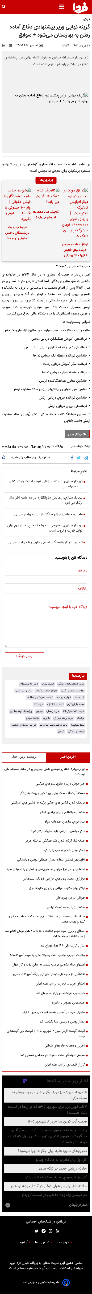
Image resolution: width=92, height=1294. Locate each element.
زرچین (39, 711)
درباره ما (63, 1242)
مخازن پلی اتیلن (23, 691)
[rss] (56, 1231)
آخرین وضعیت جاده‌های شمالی (65, 1045)
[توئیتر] (35, 1231)
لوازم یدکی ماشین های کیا (53, 725)
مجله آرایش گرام (75, 704)
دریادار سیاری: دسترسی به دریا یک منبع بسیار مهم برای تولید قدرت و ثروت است (45, 528)
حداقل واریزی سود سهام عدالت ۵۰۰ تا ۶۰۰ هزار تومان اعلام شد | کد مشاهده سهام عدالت (45, 933)
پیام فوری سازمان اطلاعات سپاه (65, 821)
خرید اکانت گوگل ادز (73, 711)
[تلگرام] (86, 458)
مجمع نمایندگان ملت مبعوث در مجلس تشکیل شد (52, 1055)
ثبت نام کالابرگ (55, 704)
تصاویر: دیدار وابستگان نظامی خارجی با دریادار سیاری (45, 542)
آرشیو (24, 1242)
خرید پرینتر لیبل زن (63, 718)
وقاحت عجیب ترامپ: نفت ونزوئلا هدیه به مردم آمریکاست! (47, 955)
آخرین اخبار (68, 757)
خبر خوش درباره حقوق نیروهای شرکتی (60, 783)
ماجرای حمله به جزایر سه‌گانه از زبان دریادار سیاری (48, 514)
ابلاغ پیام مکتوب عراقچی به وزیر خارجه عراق (57, 888)
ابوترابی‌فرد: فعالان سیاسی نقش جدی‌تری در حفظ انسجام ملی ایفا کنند (44, 771)
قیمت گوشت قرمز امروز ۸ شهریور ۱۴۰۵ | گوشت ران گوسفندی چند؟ (46, 1033)
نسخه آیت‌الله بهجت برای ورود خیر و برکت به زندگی (52, 793)
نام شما (82, 571)
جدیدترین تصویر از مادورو (68, 1002)
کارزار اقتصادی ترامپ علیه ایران (65, 1064)
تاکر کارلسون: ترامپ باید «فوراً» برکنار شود (58, 831)
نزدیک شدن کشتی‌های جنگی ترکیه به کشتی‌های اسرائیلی (48, 802)
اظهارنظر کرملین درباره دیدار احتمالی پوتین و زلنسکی (51, 859)
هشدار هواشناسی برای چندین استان (61, 812)
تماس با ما (42, 1242)
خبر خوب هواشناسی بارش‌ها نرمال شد (60, 993)
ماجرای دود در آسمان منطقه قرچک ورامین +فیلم (53, 1012)
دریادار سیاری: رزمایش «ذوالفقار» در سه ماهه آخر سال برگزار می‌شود (46, 500)
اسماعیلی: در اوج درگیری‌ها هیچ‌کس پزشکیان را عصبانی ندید (45, 869)
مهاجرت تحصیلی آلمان (72, 691)
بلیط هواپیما (77, 725)
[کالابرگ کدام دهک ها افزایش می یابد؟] (46, 197)
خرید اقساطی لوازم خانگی (71, 684)
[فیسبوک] (73, 458)
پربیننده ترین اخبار (24, 757)
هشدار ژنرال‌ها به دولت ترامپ (65, 907)
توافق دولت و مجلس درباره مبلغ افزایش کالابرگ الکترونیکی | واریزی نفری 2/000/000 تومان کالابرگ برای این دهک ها (75, 250)
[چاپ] (5, 45)
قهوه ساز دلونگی (76, 731)
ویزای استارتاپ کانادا (46, 691)
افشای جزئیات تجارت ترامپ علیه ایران (60, 983)
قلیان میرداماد (63, 697)
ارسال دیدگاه (24, 656)
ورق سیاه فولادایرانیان (21, 711)
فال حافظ (79, 697)
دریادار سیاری (75, 434)
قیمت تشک (48, 684)
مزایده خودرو (32, 718)
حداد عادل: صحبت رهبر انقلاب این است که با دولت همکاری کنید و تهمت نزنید (46, 919)
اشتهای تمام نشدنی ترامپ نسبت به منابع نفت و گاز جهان (48, 964)
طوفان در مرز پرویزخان (70, 897)
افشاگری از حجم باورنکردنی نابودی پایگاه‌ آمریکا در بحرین (48, 974)
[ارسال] (11, 45)
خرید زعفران (52, 711)
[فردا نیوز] (80, 8)
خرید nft (38, 704)
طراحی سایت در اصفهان (23, 725)
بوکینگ (80, 718)
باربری (46, 718)
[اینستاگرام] (49, 1231)
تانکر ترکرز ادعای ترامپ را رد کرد (64, 850)
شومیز (61, 731)
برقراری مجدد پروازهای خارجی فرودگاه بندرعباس (54, 878)
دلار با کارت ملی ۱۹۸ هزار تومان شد (62, 945)
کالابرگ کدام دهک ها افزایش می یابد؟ (46, 215)
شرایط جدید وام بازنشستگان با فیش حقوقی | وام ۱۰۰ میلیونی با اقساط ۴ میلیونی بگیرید (17, 233)
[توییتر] (79, 458)
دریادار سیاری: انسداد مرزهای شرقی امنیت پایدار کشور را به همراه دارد (45, 484)
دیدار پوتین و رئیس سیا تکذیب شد (62, 1021)
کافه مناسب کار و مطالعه (40, 697)
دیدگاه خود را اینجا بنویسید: (68, 607)
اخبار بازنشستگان (29, 684)
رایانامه (82, 589)
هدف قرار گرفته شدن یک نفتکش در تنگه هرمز (55, 840)
